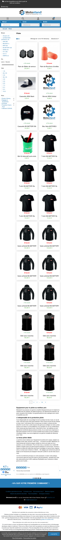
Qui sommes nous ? (38, 491)
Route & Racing (6, 98)
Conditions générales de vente (14, 491)
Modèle (44, 22)
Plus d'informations (17, 538)
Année (23, 22)
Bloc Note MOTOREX (49, 126)
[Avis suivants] (60, 471)
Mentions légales (49, 491)
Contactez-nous (27, 491)
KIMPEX (6, 55)
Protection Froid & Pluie (6, 105)
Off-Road (4, 103)
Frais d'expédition (32, 493)
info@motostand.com (31, 500)
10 (4, 91)
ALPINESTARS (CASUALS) (5, 38)
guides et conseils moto (47, 519)
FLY (5, 51)
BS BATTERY (7, 47)
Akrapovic (6, 36)
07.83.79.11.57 (51, 497)
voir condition (16, 3)
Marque (4, 22)
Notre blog (5, 6)
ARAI (5, 41)
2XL (5, 73)
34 (42, 402)
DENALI (5, 49)
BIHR (5, 45)
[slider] (1, 65)
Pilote (2, 95)
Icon (5, 53)
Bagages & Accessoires (5, 101)
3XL (5, 77)
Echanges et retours (44, 493)
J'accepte (54, 534)
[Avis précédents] (14, 471)
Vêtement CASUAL (7, 108)
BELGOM (6, 43)
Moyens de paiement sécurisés (18, 493)
